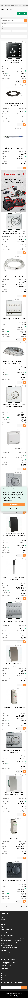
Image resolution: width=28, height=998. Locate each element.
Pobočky (3, 924)
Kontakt (2, 916)
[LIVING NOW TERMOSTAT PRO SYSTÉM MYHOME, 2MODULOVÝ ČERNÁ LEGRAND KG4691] (14, 524)
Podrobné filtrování (17, 31)
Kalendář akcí (4, 922)
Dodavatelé (3, 928)
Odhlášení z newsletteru (6, 929)
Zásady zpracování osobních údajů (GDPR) (11, 942)
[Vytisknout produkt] (15, 42)
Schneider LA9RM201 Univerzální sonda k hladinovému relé (13, 578)
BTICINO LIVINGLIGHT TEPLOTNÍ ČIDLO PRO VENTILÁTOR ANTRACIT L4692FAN (13, 881)
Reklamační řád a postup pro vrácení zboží (11, 940)
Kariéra (2, 926)
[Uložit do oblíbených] (20, 42)
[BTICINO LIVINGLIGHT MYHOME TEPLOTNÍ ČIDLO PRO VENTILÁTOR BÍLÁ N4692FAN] (14, 221)
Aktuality (3, 919)
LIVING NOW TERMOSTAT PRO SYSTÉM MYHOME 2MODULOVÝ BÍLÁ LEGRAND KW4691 (14, 794)
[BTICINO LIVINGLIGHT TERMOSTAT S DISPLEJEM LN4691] (14, 50)
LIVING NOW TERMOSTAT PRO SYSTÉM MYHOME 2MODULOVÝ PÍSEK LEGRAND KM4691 (14, 665)
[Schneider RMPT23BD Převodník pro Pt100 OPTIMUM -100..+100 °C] (14, 826)
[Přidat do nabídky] (25, 42)
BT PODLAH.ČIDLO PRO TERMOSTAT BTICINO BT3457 (14, 104)
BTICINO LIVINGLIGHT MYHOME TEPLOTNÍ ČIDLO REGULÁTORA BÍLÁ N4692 (14, 405)
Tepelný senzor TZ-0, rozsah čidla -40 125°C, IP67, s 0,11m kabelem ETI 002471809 (14, 147)
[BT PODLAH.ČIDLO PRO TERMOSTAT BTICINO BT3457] (14, 93)
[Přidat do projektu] (23, 42)
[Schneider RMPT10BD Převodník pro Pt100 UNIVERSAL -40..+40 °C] (14, 697)
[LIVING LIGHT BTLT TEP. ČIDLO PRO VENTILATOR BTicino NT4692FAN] (14, 480)
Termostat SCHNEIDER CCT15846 (14, 449)
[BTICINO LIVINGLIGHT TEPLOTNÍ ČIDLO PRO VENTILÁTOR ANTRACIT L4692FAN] (14, 870)
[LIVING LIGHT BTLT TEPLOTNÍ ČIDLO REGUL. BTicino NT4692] (14, 740)
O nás (2, 917)
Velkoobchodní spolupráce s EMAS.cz (10, 947)
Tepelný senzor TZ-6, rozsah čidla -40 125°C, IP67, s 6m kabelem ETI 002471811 (14, 362)
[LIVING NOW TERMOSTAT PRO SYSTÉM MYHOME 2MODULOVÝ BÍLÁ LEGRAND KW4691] (14, 783)
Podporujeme (4, 921)
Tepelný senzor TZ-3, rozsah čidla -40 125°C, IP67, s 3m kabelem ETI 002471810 (14, 275)
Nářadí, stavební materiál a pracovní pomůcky (14, 5)
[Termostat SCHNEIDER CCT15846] (14, 437)
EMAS (2, 5)
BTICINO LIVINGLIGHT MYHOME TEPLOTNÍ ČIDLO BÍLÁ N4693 (14, 319)
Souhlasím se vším (14, 504)
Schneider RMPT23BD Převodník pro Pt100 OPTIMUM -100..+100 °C (14, 837)
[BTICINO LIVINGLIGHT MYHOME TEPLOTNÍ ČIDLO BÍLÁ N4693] (14, 308)
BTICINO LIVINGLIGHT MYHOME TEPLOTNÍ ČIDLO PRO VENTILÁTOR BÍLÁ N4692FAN (14, 232)
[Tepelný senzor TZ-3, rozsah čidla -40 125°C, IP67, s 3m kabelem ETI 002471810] (14, 264)
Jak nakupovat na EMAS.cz (7, 935)
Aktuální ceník (4, 943)
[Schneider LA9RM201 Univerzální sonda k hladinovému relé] (14, 567)
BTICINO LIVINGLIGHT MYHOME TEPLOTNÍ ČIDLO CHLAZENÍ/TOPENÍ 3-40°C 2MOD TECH (14, 621)
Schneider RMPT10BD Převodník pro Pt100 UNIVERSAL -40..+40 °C (14, 708)
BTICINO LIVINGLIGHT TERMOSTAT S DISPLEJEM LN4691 (14, 61)
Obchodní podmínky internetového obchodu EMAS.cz (13, 938)
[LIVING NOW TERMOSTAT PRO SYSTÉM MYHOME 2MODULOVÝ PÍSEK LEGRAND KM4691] (14, 653)
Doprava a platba (5, 937)
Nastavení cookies (14, 508)
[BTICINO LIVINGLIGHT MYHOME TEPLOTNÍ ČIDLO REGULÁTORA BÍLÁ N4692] (14, 394)
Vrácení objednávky (5, 952)
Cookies (3, 953)
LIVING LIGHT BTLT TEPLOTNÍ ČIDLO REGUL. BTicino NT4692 (14, 751)
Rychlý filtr (23, 13)
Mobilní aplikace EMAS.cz (7, 945)
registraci (8, 73)
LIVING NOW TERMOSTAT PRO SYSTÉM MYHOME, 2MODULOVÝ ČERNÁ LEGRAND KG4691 (14, 535)
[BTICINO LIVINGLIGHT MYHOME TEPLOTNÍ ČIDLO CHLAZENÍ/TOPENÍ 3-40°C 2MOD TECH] (14, 610)
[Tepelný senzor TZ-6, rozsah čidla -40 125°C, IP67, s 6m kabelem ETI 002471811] (14, 351)
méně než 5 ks (21, 65)
